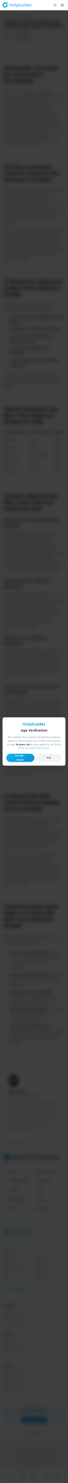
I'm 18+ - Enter (20, 757)
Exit (49, 757)
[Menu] (62, 5)
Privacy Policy (42, 748)
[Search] (55, 5)
